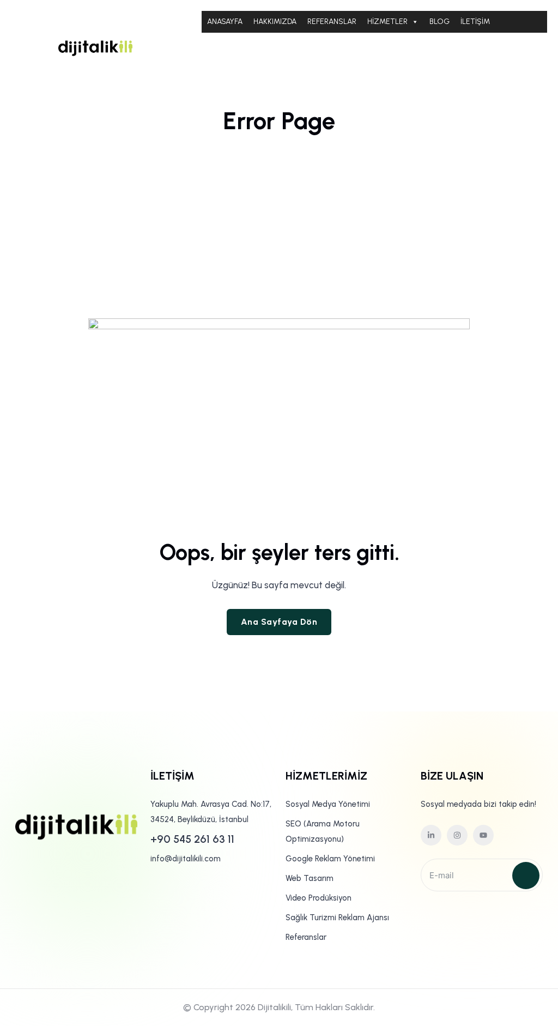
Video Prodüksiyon (318, 898)
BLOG (439, 21)
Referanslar (306, 937)
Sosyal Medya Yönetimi (328, 804)
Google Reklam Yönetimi (330, 859)
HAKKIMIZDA (274, 21)
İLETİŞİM (475, 21)
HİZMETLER (387, 21)
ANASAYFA (224, 21)
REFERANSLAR (331, 21)
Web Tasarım (309, 878)
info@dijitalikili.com (185, 859)
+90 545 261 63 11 (192, 839)
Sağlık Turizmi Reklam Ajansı (337, 917)
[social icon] (431, 835)
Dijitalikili (274, 1007)
